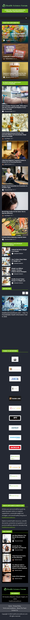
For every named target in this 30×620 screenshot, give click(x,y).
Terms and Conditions (9, 608)
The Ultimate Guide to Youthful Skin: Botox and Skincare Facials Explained (7, 567)
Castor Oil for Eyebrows (7, 577)
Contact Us (14, 610)
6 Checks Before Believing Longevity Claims (15, 227)
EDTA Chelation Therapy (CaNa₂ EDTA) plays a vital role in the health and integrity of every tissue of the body (15, 95)
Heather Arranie (9, 58)
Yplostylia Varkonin (10, 40)
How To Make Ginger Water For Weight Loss (6, 261)
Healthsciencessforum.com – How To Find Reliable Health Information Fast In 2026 (15, 315)
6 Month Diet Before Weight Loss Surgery (6, 251)
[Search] (26, 18)
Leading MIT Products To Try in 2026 (13, 56)
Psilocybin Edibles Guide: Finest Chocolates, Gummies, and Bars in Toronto (15, 36)
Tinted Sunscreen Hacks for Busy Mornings (7, 558)
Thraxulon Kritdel (8, 111)
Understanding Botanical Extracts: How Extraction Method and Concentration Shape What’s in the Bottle (15, 123)
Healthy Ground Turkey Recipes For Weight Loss (6, 281)
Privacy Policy (17, 606)
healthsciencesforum (8, 517)
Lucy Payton (7, 138)
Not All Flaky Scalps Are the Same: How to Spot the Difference (15, 201)
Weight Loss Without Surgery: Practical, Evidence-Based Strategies (6, 271)
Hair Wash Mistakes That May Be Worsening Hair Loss (7, 538)
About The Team (21, 608)
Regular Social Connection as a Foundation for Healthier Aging (15, 175)
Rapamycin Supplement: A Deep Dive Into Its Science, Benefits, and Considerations (14, 74)
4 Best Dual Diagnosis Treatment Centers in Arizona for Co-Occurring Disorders (15, 150)
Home (10, 606)
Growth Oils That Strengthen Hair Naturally (7, 548)
